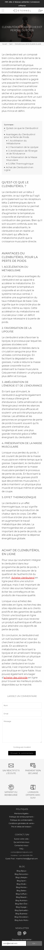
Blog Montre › (21, 887)
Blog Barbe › (22, 891)
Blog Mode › (22, 884)
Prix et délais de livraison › (21, 827)
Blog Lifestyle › (21, 877)
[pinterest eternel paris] (24, 935)
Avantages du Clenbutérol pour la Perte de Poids (19, 135)
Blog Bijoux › (22, 871)
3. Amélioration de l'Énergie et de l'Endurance (21, 152)
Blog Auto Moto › (22, 920)
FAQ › (21, 849)
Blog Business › (21, 914)
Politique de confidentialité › (21, 820)
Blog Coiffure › (21, 894)
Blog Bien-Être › (21, 904)
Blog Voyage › (21, 907)
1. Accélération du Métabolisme (16, 142)
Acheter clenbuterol (22, 577)
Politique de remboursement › (21, 817)
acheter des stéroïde (16, 677)
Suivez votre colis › (21, 839)
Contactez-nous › (22, 845)
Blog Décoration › (21, 917)
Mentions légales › (21, 813)
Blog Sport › (22, 881)
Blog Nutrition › (21, 900)
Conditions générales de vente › (22, 823)
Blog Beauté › (21, 897)
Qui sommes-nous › (22, 842)
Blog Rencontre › (22, 874)
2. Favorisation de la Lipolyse (23, 147)
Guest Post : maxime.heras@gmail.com (21, 859)
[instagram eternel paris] (19, 935)
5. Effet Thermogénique (20, 163)
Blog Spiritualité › (22, 910)
